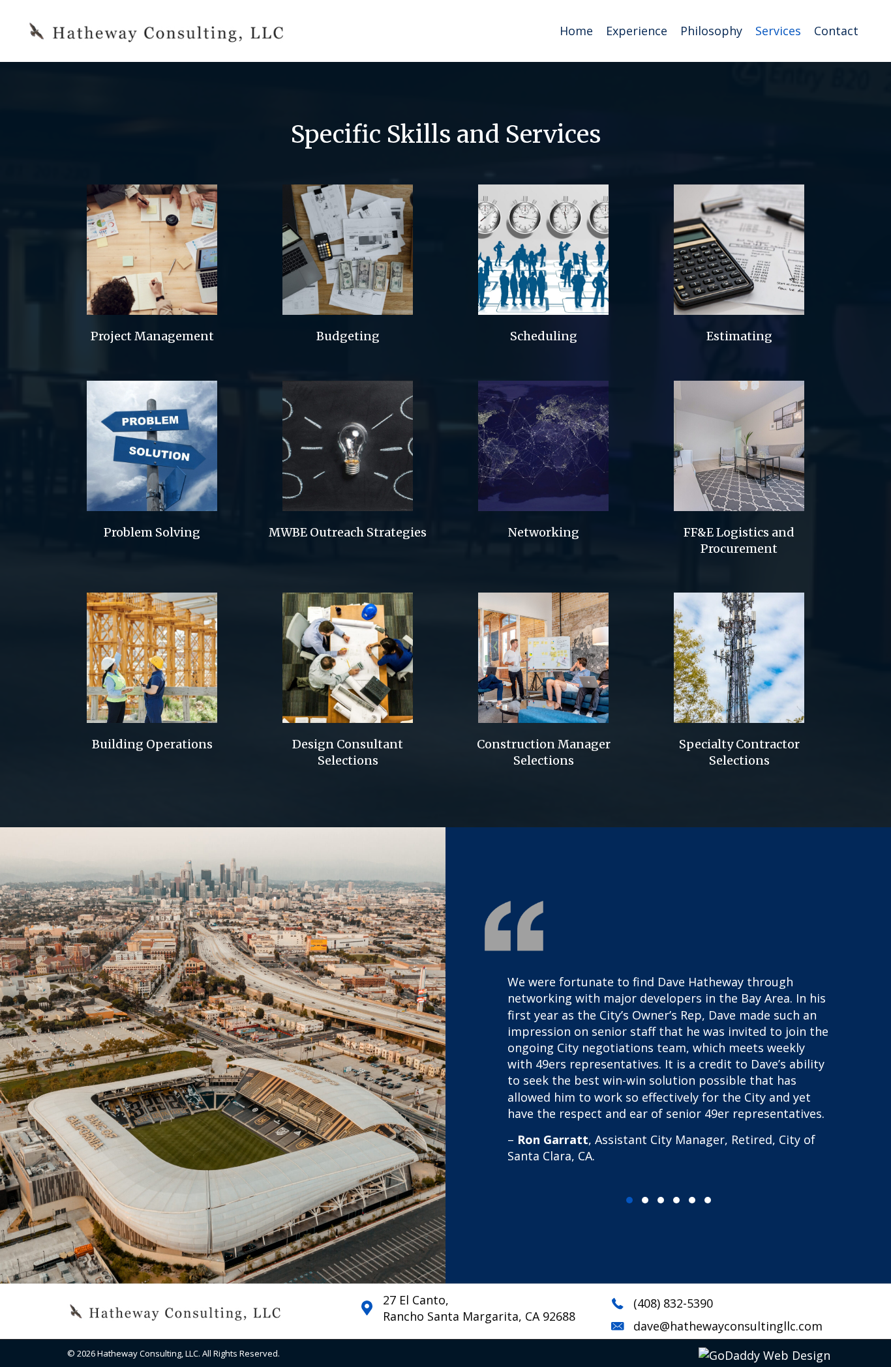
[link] (576, 31)
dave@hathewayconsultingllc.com (728, 1326)
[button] (629, 1200)
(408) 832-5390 (673, 1303)
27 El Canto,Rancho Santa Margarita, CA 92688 (479, 1308)
